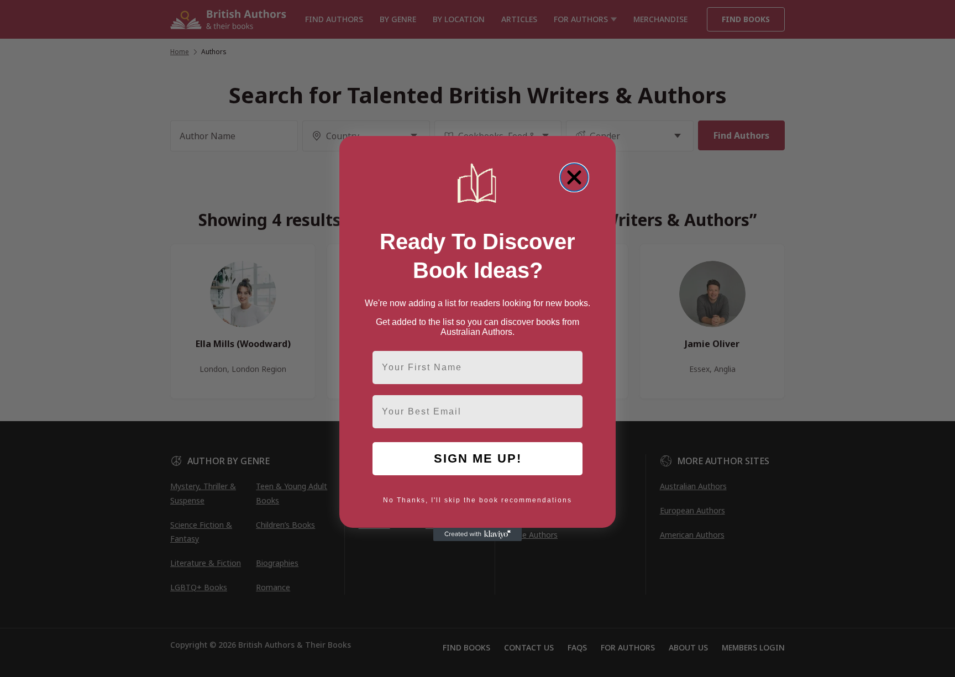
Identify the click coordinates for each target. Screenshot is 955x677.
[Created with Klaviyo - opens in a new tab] (477, 534)
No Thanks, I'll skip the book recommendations (477, 500)
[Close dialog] (574, 177)
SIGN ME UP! (478, 458)
